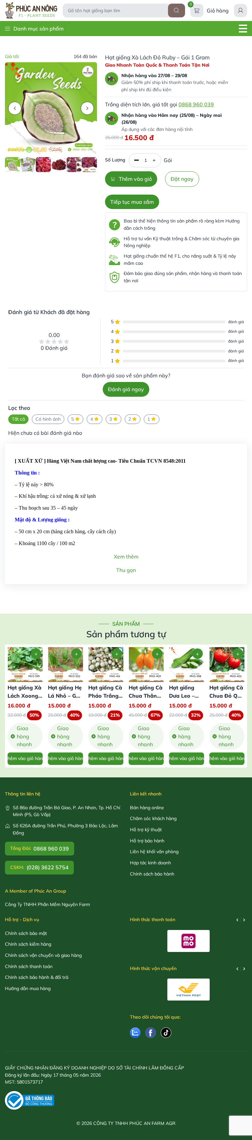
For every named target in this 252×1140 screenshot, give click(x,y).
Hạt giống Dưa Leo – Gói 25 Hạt (183, 695)
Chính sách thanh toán (28, 966)
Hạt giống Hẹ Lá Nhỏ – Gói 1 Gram (65, 695)
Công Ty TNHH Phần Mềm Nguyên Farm (47, 904)
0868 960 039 (196, 104)
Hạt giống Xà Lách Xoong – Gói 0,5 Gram (25, 695)
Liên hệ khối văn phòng (154, 852)
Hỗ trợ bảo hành (147, 841)
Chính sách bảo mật (26, 933)
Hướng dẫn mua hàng (28, 988)
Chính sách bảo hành (152, 874)
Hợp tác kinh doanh (150, 863)
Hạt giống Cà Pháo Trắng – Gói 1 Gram (105, 695)
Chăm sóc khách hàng (153, 818)
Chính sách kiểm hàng (28, 944)
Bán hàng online (147, 808)
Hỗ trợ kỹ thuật (146, 830)
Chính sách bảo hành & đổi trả (36, 977)
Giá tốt (12, 56)
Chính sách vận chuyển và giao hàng (43, 955)
